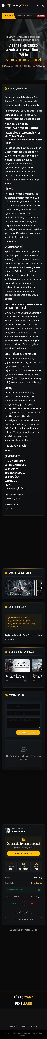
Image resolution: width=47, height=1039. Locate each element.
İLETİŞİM (34, 1026)
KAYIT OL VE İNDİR (23, 853)
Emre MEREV (18, 831)
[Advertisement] (23, 542)
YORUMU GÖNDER (28, 732)
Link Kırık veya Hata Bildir (25, 930)
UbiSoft (36, 878)
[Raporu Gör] (39, 889)
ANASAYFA (10, 37)
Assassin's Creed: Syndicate (25, 40)
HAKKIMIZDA (24, 1026)
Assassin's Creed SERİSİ (30, 37)
